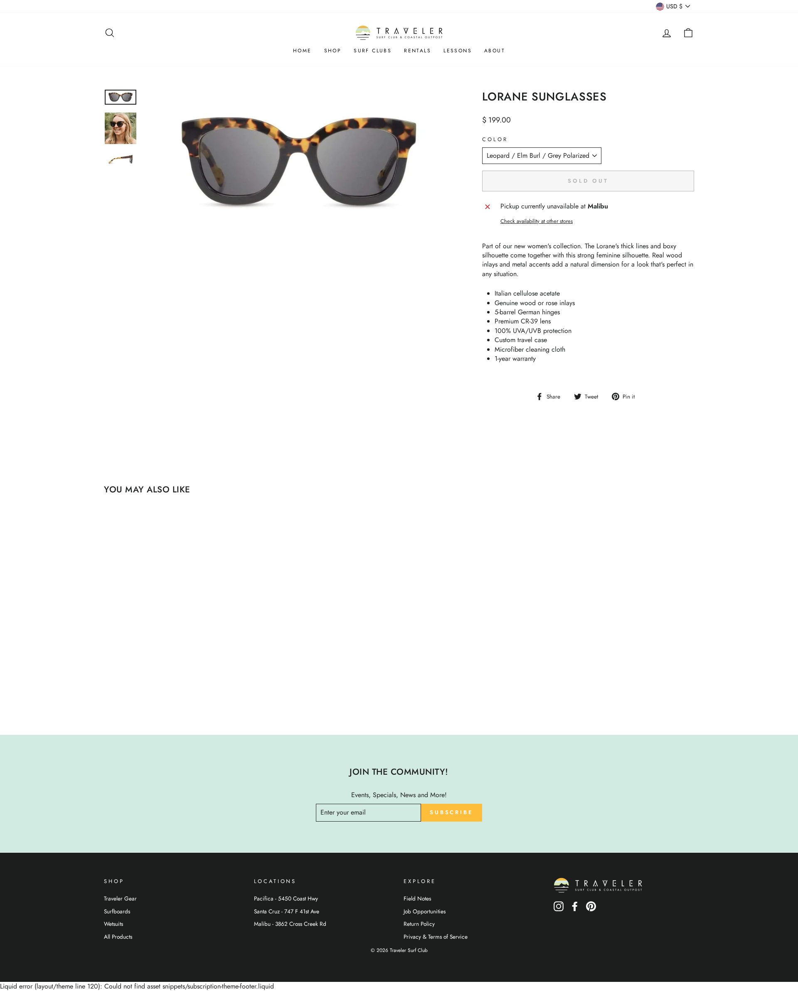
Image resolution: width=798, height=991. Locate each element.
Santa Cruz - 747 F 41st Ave (286, 911)
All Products (118, 936)
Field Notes (417, 898)
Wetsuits (113, 924)
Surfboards (117, 911)
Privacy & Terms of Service (436, 936)
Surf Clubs (373, 50)
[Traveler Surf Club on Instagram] (559, 909)
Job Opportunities (425, 911)
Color (494, 139)
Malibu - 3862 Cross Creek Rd (290, 924)
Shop (333, 50)
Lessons (457, 50)
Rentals (417, 50)
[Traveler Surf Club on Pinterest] (591, 909)
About (494, 50)
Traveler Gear (120, 898)
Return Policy (419, 924)
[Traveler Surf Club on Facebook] (575, 909)
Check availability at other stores (536, 221)
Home (302, 50)
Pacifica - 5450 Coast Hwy (286, 898)
